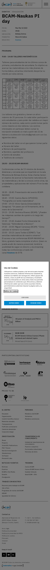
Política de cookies (11, 291)
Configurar (25, 297)
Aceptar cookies (14, 303)
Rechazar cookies (36, 303)
